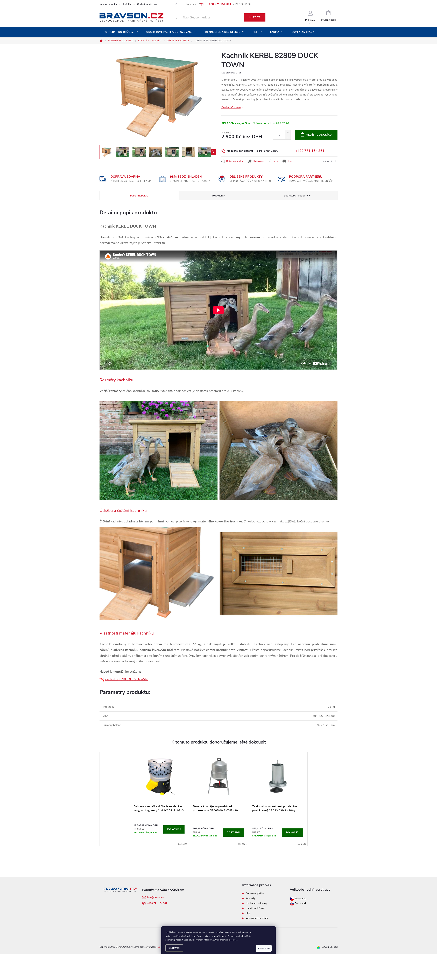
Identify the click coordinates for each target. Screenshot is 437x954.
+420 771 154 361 (310, 150)
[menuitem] (121, 32)
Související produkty (296, 195)
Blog (248, 913)
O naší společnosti (255, 908)
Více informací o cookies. (226, 939)
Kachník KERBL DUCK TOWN (126, 679)
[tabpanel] (159, 799)
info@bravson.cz (156, 897)
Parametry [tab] (218, 195)
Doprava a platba (108, 4)
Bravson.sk (300, 903)
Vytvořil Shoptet (329, 947)
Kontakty (127, 4)
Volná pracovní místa (257, 918)
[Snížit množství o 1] (288, 137)
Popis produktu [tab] (139, 195)
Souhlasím (264, 948)
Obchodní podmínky (147, 4)
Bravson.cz (300, 898)
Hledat (254, 17)
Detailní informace (231, 107)
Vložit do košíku (319, 135)
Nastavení (174, 948)
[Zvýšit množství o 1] (288, 132)
